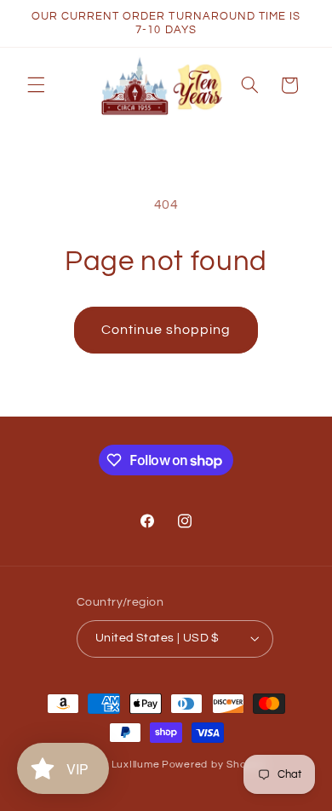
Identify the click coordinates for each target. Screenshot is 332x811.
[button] (35, 85)
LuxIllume (136, 764)
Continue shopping (166, 329)
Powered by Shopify (213, 764)
